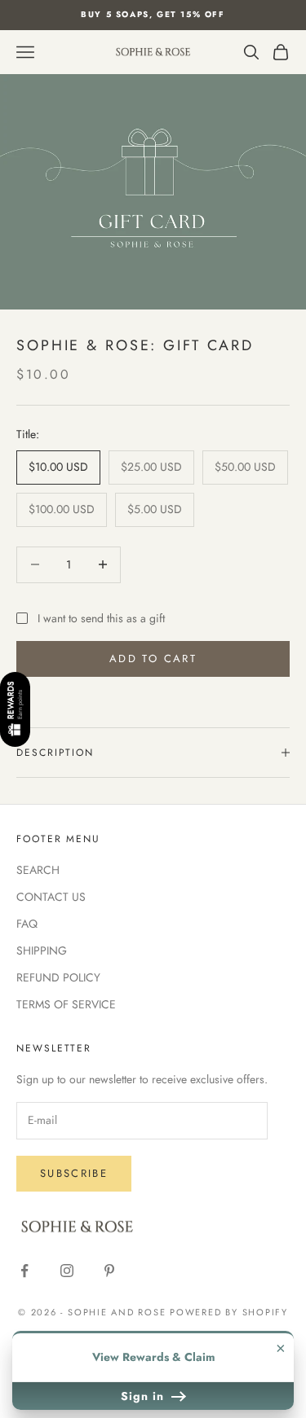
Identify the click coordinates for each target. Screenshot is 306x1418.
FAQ (27, 923)
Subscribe (74, 1173)
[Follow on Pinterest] (109, 1270)
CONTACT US (51, 897)
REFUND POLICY (58, 977)
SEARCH (38, 870)
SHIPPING (41, 950)
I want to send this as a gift (101, 618)
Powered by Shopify (229, 1312)
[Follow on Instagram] (67, 1270)
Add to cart (153, 658)
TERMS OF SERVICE (66, 1004)
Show (15, 709)
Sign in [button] (144, 1396)
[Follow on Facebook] (24, 1270)
